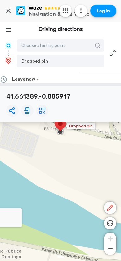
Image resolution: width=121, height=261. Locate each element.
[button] (60, 61)
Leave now (23, 79)
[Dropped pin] (60, 127)
